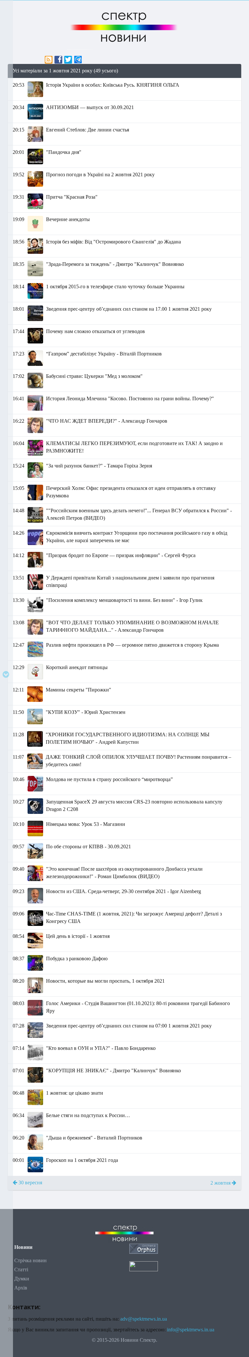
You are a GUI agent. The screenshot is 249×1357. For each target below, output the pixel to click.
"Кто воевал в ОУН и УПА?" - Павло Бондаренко (101, 1048)
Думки (21, 1278)
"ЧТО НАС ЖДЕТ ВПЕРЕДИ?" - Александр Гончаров (106, 421)
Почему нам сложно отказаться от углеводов (95, 331)
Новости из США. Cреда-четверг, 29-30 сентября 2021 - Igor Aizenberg (123, 891)
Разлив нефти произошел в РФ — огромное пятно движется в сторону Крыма (132, 645)
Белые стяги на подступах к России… (88, 1115)
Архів (20, 1287)
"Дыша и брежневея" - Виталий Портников (94, 1137)
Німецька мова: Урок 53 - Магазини (85, 824)
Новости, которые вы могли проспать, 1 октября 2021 (105, 981)
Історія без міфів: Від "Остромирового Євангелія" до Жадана (113, 241)
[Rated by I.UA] (143, 1265)
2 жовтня (221, 1183)
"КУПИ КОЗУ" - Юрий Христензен (85, 712)
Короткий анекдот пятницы (77, 667)
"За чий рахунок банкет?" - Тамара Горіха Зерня (99, 465)
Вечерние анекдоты (68, 219)
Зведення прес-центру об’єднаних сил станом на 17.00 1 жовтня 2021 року (129, 309)
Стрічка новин (30, 1260)
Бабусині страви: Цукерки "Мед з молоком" (94, 376)
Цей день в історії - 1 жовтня (78, 936)
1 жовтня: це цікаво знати (74, 1093)
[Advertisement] (124, 1221)
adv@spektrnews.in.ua (143, 1319)
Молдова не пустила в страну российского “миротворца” (109, 779)
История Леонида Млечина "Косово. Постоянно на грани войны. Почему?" (130, 398)
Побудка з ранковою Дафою (77, 958)
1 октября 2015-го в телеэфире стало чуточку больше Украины (115, 286)
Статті (21, 1269)
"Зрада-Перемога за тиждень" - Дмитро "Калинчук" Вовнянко (115, 264)
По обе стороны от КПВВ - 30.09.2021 (88, 846)
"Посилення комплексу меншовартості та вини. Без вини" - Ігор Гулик (124, 600)
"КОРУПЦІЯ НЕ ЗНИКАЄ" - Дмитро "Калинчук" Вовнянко (113, 1070)
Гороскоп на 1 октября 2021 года (82, 1160)
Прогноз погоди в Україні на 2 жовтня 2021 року (100, 174)
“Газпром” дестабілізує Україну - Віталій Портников (104, 353)
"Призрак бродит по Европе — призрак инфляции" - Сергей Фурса (121, 555)
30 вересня (29, 1182)
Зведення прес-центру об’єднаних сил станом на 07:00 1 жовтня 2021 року (129, 1025)
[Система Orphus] (143, 1248)
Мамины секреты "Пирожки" (78, 689)
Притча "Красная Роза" (72, 197)
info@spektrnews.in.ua (190, 1329)
